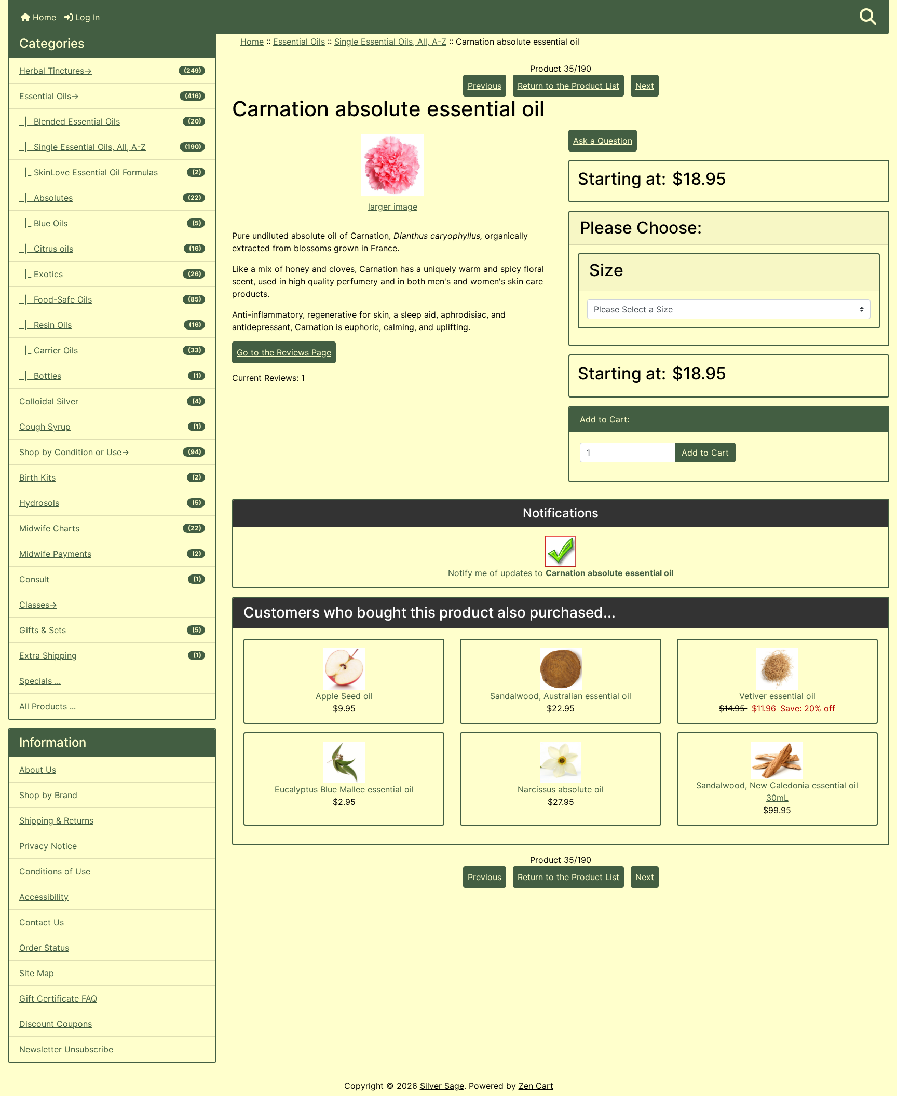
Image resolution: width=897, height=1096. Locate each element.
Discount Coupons (55, 1024)
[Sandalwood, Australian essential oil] (561, 668)
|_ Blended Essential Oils (110, 121)
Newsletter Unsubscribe (66, 1049)
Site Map (36, 973)
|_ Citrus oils (110, 248)
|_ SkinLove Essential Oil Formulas (110, 172)
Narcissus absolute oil (561, 789)
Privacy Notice (48, 846)
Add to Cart (705, 452)
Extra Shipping (110, 655)
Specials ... (40, 681)
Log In (86, 17)
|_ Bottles (110, 376)
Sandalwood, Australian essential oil (560, 696)
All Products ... (47, 706)
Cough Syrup (110, 426)
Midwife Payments (110, 554)
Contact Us (41, 922)
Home (43, 17)
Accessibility (44, 897)
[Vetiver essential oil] (777, 668)
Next (644, 85)
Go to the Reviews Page (284, 352)
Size (606, 270)
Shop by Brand (48, 795)
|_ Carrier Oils (110, 350)
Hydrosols (110, 503)
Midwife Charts (110, 528)
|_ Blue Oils (110, 223)
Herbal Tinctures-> (110, 70)
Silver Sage (442, 1085)
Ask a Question (602, 140)
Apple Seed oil (344, 696)
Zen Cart (536, 1085)
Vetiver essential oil (777, 696)
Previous (484, 85)
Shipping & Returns (56, 820)
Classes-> (38, 604)
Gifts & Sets (110, 630)
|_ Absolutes (110, 198)
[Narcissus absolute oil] (560, 761)
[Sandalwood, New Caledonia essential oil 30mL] (777, 759)
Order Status (44, 947)
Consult (110, 579)
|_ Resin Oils (110, 325)
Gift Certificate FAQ (58, 998)
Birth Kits (110, 477)
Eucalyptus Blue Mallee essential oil (344, 789)
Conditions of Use (54, 871)
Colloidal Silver (110, 401)
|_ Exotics (110, 274)
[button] (867, 17)
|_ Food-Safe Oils (110, 299)
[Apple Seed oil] (344, 668)
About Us (37, 769)
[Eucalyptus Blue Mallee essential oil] (344, 761)
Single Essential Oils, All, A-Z (390, 41)
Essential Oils (299, 41)
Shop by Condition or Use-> (110, 452)
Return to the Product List (568, 85)
